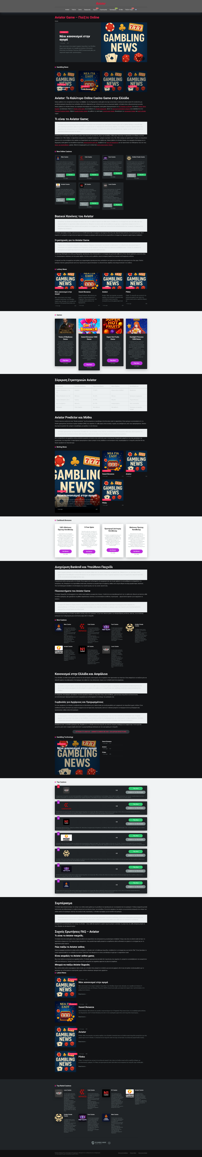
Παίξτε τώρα (129, 9)
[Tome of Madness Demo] (65, 326)
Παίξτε (74, 9)
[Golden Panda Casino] (129, 160)
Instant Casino (65, 184)
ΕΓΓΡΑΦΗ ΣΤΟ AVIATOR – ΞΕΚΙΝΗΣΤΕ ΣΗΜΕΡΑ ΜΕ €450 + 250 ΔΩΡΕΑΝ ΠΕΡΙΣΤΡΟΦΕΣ (101, 731)
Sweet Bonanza (85, 292)
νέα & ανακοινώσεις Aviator (105, 145)
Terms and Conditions (123, 1153)
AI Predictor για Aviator (125, 106)
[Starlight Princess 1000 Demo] (136, 326)
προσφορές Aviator (130, 111)
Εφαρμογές (87, 9)
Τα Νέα (121, 9)
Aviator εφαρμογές (101, 109)
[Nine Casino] (58, 160)
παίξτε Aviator (142, 111)
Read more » (82, 994)
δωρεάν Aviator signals (81, 111)
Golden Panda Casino (138, 157)
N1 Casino (88, 184)
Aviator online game (79, 109)
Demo (80, 9)
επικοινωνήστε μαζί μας (91, 142)
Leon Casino (112, 184)
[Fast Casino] (105, 160)
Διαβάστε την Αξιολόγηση (60, 175)
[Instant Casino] (58, 187)
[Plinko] (136, 281)
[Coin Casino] (82, 160)
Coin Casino (88, 157)
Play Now (71, 174)
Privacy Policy (133, 1153)
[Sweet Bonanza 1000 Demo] (89, 326)
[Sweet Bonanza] (89, 281)
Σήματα (95, 9)
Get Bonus (65, 551)
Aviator (67, 9)
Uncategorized (59, 287)
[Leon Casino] (105, 187)
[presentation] (139, 58)
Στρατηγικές (103, 9)
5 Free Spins (89, 527)
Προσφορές (113, 9)
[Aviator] (101, 3)
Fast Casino (112, 157)
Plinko (128, 292)
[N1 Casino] (82, 187)
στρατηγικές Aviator (108, 111)
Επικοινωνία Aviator (142, 1153)
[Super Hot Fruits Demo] (112, 326)
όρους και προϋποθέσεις (62, 145)
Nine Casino (64, 157)
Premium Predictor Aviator (62, 111)
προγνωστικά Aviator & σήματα (121, 109)
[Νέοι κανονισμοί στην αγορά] (124, 42)
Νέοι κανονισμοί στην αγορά (75, 38)
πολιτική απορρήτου (112, 142)
